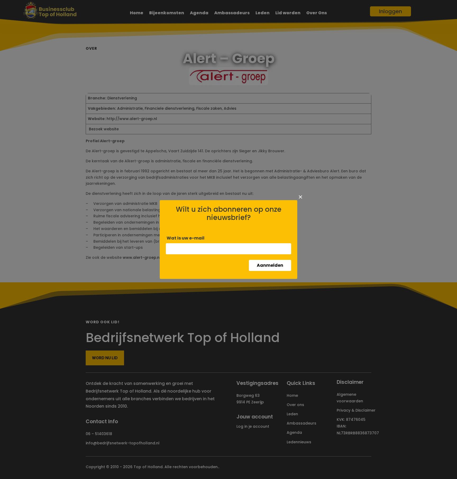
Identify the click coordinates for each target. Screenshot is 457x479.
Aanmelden (270, 265)
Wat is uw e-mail (185, 238)
